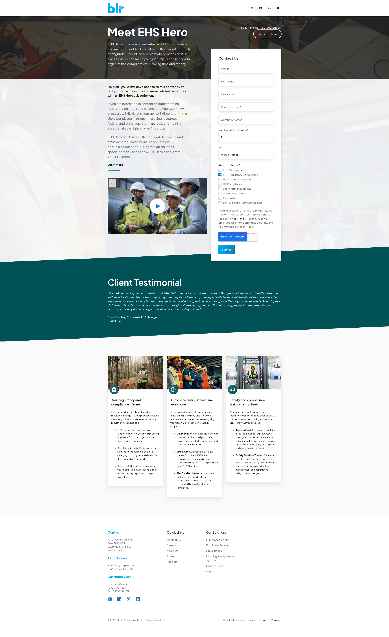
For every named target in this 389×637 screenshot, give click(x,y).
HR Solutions (214, 550)
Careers (172, 545)
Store (170, 556)
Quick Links (175, 532)
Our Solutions (216, 532)
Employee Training (217, 545)
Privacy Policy (237, 218)
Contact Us (174, 539)
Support (172, 561)
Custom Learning (216, 566)
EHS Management (217, 539)
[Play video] (157, 206)
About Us (172, 550)
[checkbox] (246, 186)
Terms (255, 214)
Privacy (275, 619)
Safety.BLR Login (267, 34)
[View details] (252, 8)
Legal (209, 571)
